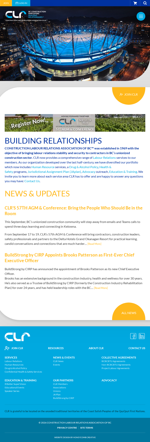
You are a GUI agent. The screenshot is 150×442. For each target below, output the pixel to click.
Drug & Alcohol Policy (83, 167)
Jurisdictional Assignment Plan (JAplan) (54, 171)
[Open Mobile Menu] (141, 16)
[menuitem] (6, 3)
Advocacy (88, 171)
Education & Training (123, 171)
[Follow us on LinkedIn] (141, 336)
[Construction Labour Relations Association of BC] (27, 16)
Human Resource (42, 167)
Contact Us (32, 181)
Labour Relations (104, 157)
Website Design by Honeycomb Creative (75, 437)
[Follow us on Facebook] (133, 336)
